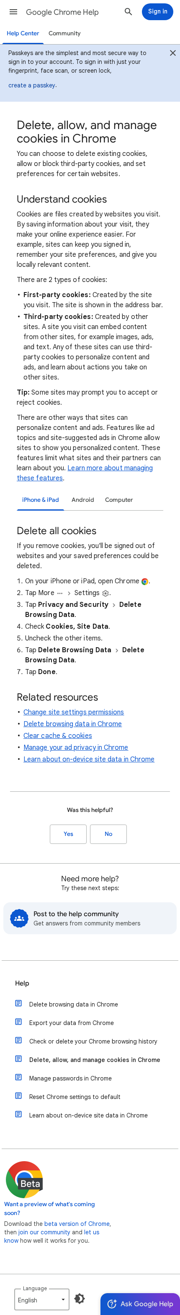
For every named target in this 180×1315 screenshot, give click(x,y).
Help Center (23, 33)
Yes (68, 834)
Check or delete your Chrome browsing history (93, 1041)
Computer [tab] (119, 499)
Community (65, 33)
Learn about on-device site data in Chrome (88, 759)
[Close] (173, 54)
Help (22, 983)
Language (35, 1288)
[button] (13, 12)
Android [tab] (83, 499)
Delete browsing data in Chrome (72, 724)
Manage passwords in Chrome (70, 1078)
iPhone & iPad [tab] (40, 499)
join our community (44, 1232)
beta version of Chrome (77, 1224)
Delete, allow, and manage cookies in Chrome (94, 1060)
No (108, 834)
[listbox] (41, 1299)
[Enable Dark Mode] (79, 1299)
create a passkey (31, 85)
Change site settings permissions (73, 712)
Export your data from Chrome (71, 1023)
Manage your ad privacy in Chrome (76, 747)
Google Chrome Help (62, 12)
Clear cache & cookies (57, 736)
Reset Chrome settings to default (75, 1097)
